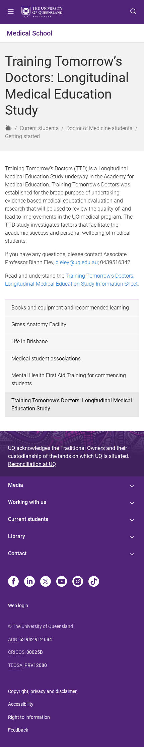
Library (16, 536)
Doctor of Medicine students (99, 128)
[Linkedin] (29, 582)
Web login (18, 605)
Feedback (18, 730)
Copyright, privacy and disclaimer (42, 691)
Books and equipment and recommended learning (70, 307)
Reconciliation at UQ (32, 464)
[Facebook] (13, 582)
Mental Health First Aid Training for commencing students (68, 379)
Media (15, 485)
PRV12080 (35, 665)
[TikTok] (93, 582)
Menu (10, 12)
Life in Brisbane (29, 341)
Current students (39, 128)
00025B (34, 652)
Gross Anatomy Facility (38, 324)
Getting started (22, 136)
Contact (17, 553)
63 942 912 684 (35, 639)
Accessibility (20, 704)
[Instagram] (77, 582)
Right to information (29, 717)
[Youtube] (61, 582)
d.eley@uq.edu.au (77, 262)
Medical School (29, 33)
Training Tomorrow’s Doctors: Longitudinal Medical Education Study (71, 404)
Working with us (27, 502)
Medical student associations (46, 358)
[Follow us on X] (45, 582)
